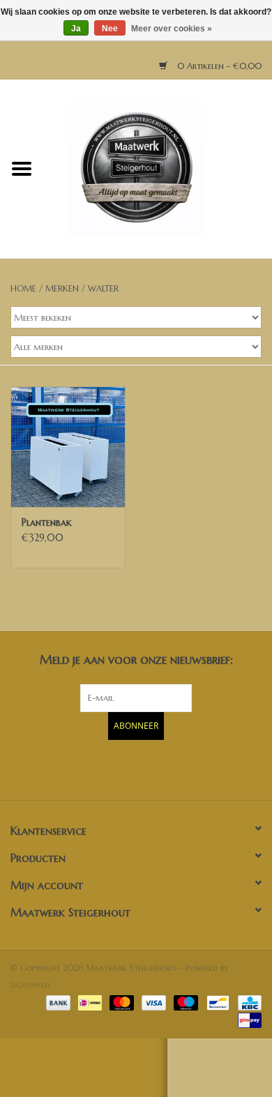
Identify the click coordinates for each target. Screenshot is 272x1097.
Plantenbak (47, 522)
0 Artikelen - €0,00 (218, 66)
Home (23, 288)
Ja (76, 28)
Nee (110, 28)
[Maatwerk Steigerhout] (157, 168)
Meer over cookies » (171, 28)
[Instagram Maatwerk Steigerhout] (161, 768)
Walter (103, 288)
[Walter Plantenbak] (68, 446)
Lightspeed (30, 984)
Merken (62, 288)
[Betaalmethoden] (57, 1002)
